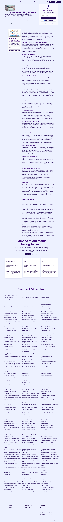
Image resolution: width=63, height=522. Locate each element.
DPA (25, 509)
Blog (41, 507)
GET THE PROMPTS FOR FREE (14, 50)
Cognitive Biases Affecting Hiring (46, 512)
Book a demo (11, 509)
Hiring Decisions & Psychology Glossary (48, 510)
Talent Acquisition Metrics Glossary (47, 509)
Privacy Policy (27, 510)
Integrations (11, 510)
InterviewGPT (11, 507)
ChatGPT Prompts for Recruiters (46, 514)
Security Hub (27, 507)
